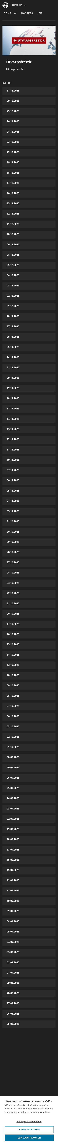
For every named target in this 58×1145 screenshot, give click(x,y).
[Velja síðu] (24, 5)
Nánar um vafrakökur (40, 1112)
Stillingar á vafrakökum (29, 1121)
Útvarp (17, 5)
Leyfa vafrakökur (29, 1138)
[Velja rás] (15, 13)
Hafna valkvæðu (29, 1129)
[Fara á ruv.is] (5, 5)
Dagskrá (27, 13)
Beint (7, 13)
